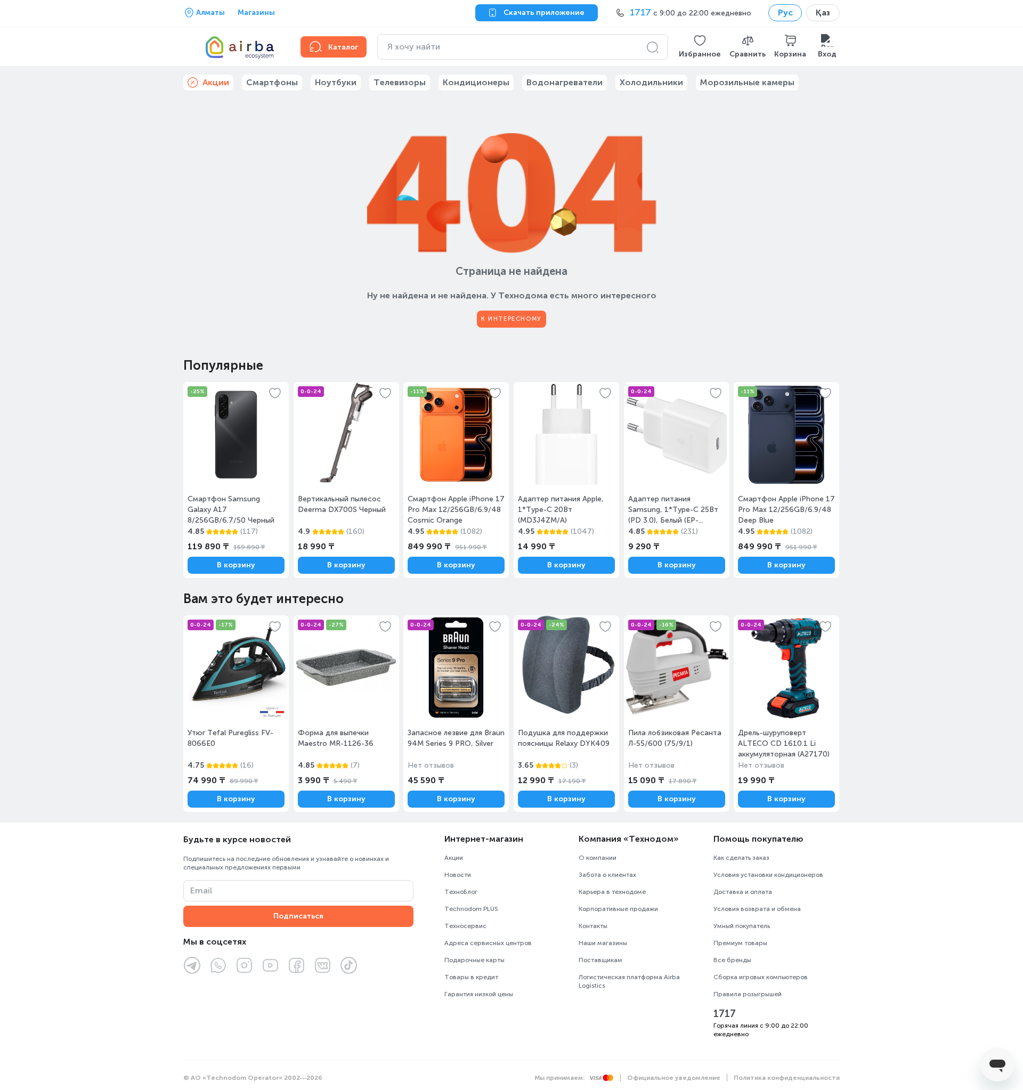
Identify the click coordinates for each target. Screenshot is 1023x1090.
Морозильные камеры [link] (747, 82)
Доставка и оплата (742, 892)
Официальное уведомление (673, 1077)
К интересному (511, 318)
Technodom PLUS (471, 909)
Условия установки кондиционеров (768, 874)
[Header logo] (235, 47)
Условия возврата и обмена (757, 909)
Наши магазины (603, 943)
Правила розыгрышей (747, 994)
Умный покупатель (741, 926)
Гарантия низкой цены (478, 994)
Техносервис (465, 926)
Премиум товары (740, 943)
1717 (724, 1014)
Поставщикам (600, 960)
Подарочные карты (474, 960)
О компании (597, 857)
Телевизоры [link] (400, 82)
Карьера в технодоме (612, 892)
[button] (700, 47)
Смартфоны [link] (272, 82)
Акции (453, 857)
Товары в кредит (471, 977)
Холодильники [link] (651, 82)
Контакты (593, 926)
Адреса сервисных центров (488, 943)
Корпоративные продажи (618, 909)
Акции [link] (215, 82)
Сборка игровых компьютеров (760, 977)
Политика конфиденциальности (787, 1077)
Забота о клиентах (607, 874)
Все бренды (732, 960)
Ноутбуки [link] (335, 82)
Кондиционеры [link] (476, 82)
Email (201, 890)
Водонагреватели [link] (564, 82)
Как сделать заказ (741, 857)
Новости (457, 874)
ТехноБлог (460, 892)
